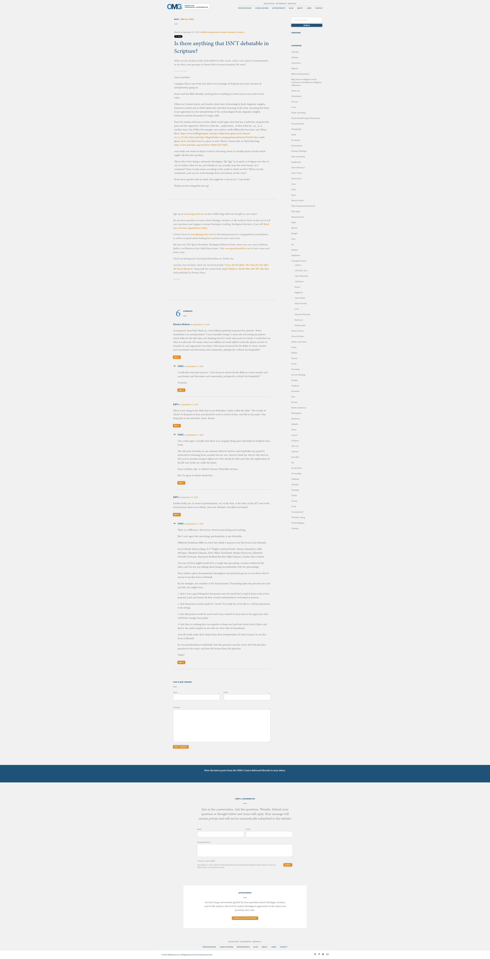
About (300, 8)
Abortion (295, 51)
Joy (292, 244)
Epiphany (299, 292)
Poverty (294, 358)
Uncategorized (297, 511)
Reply (177, 357)
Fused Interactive (206, 955)
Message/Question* (204, 842)
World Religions (297, 522)
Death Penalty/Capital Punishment (305, 118)
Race (293, 396)
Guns (293, 194)
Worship (294, 528)
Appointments (278, 8)
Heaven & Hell (297, 200)
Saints (293, 429)
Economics (295, 140)
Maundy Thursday (302, 314)
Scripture (240, 32)
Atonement (296, 62)
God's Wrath (296, 172)
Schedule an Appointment (245, 918)
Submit (288, 865)
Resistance (295, 418)
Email (226, 692)
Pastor (294, 347)
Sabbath (294, 424)
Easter (297, 286)
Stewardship (296, 473)
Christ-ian (295, 90)
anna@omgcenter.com (202, 234)
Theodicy (295, 484)
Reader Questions (228, 32)
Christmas (299, 281)
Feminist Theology (298, 151)
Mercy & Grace (297, 330)
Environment (296, 145)
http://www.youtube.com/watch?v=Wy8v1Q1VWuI (200, 145)
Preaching (295, 369)
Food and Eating (298, 156)
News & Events (297, 336)
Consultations (262, 8)
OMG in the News (299, 341)
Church (294, 101)
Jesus (293, 238)
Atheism (294, 57)
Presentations (244, 8)
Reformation (300, 325)
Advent (298, 264)
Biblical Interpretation (211, 32)
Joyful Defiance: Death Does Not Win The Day (245, 269)
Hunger (294, 233)
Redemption (296, 413)
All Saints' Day (301, 270)
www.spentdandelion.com (237, 248)
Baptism (294, 68)
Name (175, 692)
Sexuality (295, 457)
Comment (176, 707)
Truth (293, 506)
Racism (294, 402)
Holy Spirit (295, 211)
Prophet (294, 380)
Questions (295, 391)
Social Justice (296, 467)
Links (309, 8)
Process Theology (298, 374)
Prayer (294, 363)
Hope (293, 222)
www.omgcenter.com (194, 214)
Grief (293, 189)
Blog (291, 8)
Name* (199, 829)
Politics (294, 352)
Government (296, 178)
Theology (295, 489)
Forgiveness (296, 162)
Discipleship (296, 129)
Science (294, 435)
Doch (293, 134)
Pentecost (299, 319)
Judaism (294, 249)
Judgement (295, 255)
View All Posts (187, 19)
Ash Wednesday (301, 275)
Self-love (294, 451)
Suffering (295, 478)
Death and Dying (298, 112)
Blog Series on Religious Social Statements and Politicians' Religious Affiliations (306, 82)
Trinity (294, 495)
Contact (319, 8)
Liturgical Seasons (298, 260)
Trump (294, 500)
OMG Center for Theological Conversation (189, 6)
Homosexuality (297, 216)
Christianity (296, 96)
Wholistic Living (298, 517)
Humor (294, 227)
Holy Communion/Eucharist (303, 205)
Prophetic (295, 385)
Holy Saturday (301, 303)
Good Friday (300, 297)
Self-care (295, 446)
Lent (297, 308)
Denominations (297, 123)
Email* (248, 829)
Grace (293, 183)
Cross (293, 107)
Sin (292, 462)
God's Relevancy (298, 167)
